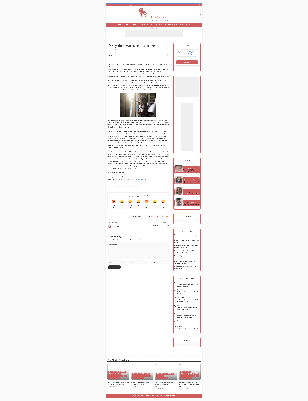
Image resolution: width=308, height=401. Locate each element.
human (130, 80)
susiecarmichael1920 (122, 179)
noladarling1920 (141, 179)
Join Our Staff (180, 323)
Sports (120, 376)
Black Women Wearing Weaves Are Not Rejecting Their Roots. (187, 308)
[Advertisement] (154, 33)
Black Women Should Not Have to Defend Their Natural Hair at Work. (187, 293)
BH (110, 371)
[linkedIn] (162, 217)
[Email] (167, 217)
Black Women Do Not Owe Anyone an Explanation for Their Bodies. (186, 316)
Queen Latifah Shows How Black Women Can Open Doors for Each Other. (189, 384)
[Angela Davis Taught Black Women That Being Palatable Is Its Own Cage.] (166, 372)
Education (140, 373)
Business (187, 371)
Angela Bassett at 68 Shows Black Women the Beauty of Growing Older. (187, 285)
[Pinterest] (157, 217)
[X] (200, 5)
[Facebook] (198, 5)
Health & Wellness (137, 49)
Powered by (183, 68)
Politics (170, 373)
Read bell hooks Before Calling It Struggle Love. (187, 329)
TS (125, 376)
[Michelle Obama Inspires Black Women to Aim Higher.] (142, 372)
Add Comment (128, 49)
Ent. (191, 373)
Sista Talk (112, 376)
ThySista (111, 49)
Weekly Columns (155, 49)
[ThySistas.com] (154, 14)
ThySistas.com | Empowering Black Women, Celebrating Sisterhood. (160, 395)
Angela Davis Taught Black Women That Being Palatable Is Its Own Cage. (165, 384)
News (144, 49)
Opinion (148, 49)
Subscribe (187, 62)
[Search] (200, 25)
